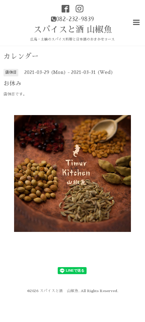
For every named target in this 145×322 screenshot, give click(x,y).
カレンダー (21, 56)
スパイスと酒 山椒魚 (72, 29)
